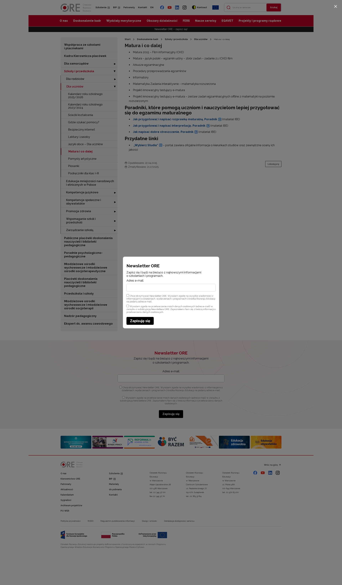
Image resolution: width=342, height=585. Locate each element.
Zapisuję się (140, 321)
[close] (335, 6)
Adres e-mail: (135, 280)
